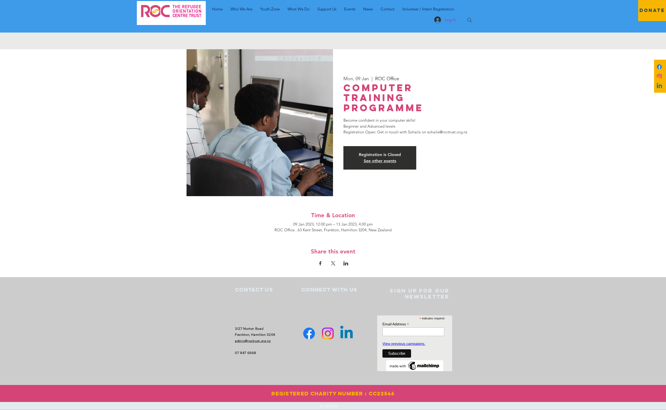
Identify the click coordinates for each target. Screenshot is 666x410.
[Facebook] (659, 67)
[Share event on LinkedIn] (345, 263)
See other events (380, 160)
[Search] (469, 20)
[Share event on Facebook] (320, 263)
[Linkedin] (659, 86)
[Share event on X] (333, 263)
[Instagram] (659, 76)
